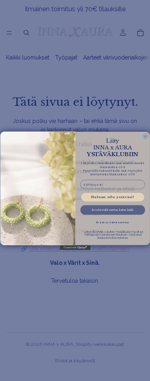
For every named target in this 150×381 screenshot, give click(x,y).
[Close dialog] (145, 136)
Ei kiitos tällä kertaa (112, 222)
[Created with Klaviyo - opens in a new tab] (75, 247)
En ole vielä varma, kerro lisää (112, 210)
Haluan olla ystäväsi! (112, 197)
